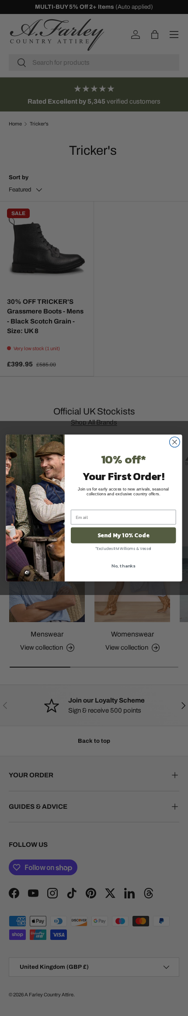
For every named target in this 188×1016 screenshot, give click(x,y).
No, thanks (123, 565)
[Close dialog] (175, 442)
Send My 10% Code (123, 535)
